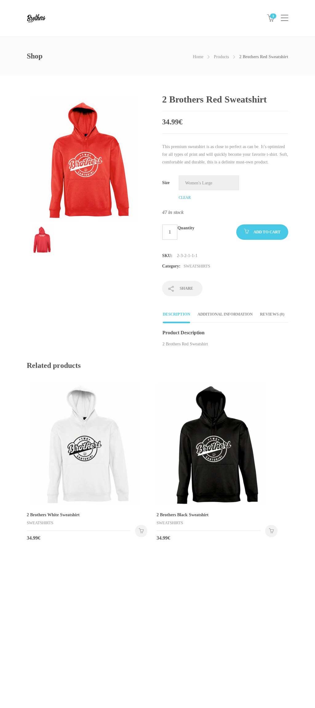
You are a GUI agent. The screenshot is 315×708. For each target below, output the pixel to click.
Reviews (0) (272, 314)
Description (176, 314)
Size (165, 182)
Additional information (225, 314)
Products (221, 56)
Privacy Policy (39, 652)
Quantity (185, 228)
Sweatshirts (197, 266)
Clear (185, 198)
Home (198, 56)
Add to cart (267, 232)
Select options (141, 531)
